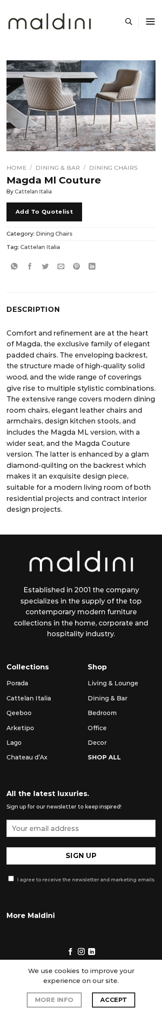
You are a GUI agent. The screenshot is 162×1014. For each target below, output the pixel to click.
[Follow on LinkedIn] (91, 952)
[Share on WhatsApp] (14, 266)
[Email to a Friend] (61, 266)
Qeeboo (19, 713)
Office (97, 728)
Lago (14, 743)
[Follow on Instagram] (80, 952)
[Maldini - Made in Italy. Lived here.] (49, 21)
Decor (97, 743)
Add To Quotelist (44, 211)
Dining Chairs (113, 167)
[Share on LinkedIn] (92, 266)
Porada (17, 683)
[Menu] (150, 21)
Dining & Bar (57, 167)
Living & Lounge (113, 683)
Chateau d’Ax (27, 757)
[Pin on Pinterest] (77, 266)
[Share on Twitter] (45, 266)
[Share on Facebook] (30, 266)
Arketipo (20, 728)
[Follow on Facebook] (70, 952)
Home (16, 167)
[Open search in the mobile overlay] (128, 21)
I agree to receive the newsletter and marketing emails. (85, 880)
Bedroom (102, 713)
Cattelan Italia (33, 191)
